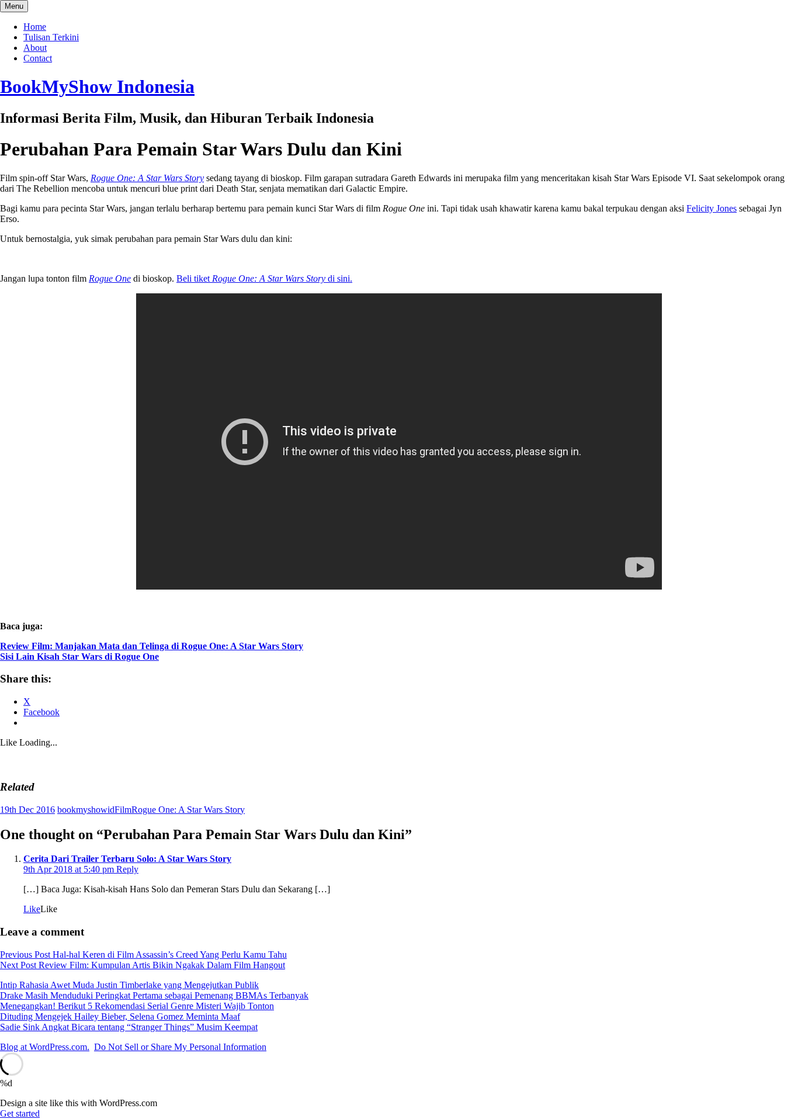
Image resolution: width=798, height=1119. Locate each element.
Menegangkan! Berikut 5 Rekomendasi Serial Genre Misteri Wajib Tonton (137, 1006)
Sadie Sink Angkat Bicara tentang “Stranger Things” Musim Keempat (129, 1027)
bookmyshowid (86, 810)
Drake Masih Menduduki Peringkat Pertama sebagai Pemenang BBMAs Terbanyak (154, 995)
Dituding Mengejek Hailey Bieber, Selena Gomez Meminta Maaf (120, 1016)
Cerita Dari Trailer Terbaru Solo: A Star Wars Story (127, 859)
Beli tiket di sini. (264, 278)
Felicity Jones (711, 208)
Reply (127, 869)
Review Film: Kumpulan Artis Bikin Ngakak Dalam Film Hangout (142, 965)
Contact (37, 58)
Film (123, 810)
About (35, 48)
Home (34, 27)
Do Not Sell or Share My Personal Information (180, 1047)
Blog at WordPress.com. (44, 1047)
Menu (14, 6)
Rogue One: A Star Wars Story (188, 810)
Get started (20, 1113)
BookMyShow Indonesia (97, 86)
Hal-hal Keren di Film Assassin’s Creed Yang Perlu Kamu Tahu (143, 954)
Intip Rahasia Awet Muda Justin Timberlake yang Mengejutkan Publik (129, 985)
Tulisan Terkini (51, 37)
